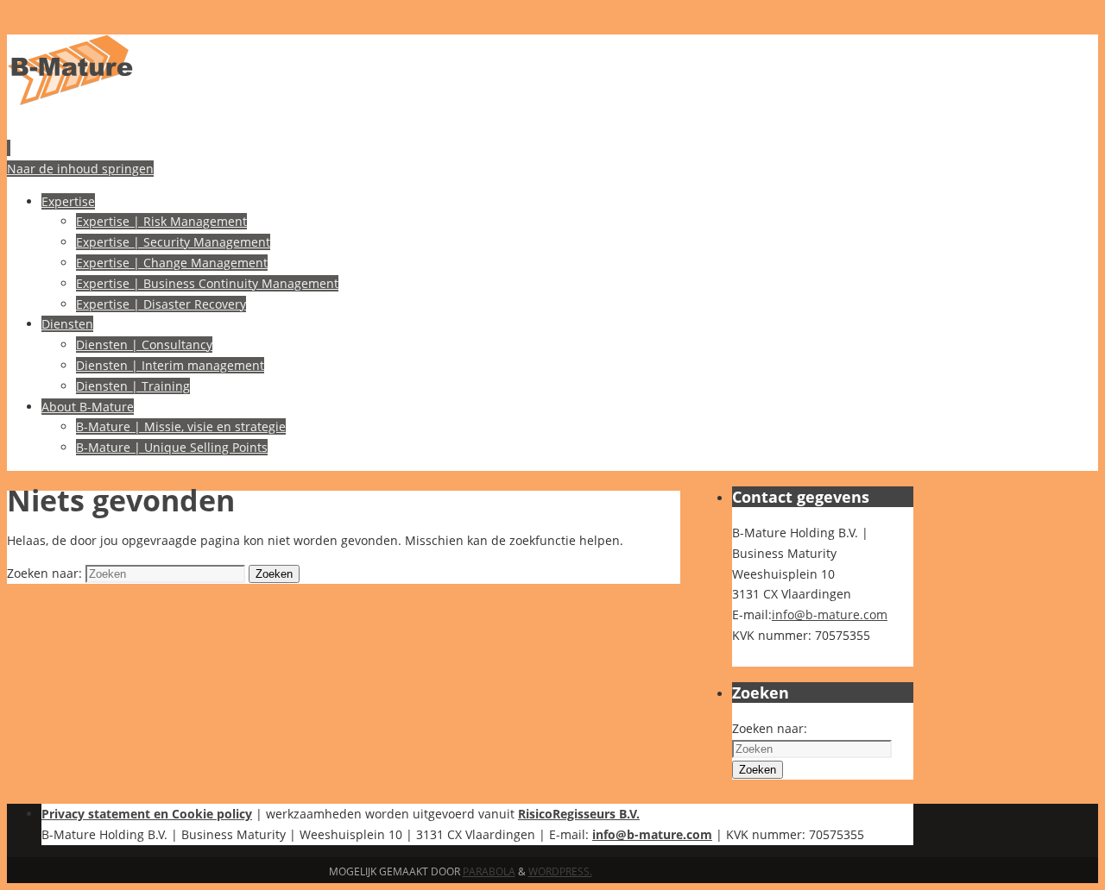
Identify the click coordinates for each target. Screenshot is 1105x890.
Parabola (489, 871)
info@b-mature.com (829, 614)
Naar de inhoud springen (80, 168)
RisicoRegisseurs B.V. (579, 813)
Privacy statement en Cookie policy (146, 813)
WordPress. (560, 871)
